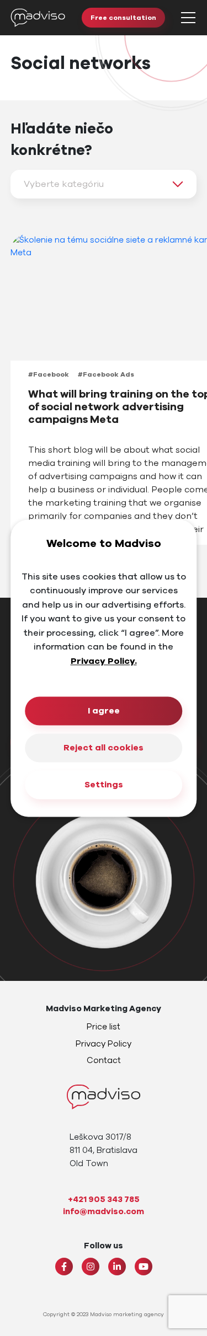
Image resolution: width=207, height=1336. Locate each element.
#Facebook (48, 374)
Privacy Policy (103, 1043)
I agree (104, 711)
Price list (103, 1026)
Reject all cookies (103, 748)
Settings (103, 785)
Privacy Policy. (104, 661)
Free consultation (123, 17)
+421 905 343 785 (104, 1199)
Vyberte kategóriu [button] (64, 184)
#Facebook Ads (106, 374)
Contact (104, 1060)
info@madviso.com (103, 1211)
